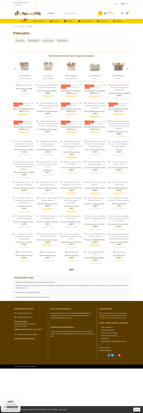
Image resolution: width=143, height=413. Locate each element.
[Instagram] (116, 355)
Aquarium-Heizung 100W (24, 88)
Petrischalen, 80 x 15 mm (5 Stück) (95, 224)
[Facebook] (109, 355)
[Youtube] (119, 355)
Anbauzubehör (62, 40)
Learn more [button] (63, 409)
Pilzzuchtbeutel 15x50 (71, 206)
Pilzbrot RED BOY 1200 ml (24, 255)
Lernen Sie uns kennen (24, 339)
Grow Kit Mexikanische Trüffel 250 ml (120, 167)
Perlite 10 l (119, 149)
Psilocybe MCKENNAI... (71, 75)
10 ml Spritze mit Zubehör (24, 242)
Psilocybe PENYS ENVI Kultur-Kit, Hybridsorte (123, 188)
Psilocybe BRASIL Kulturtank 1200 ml (25, 127)
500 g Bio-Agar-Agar (71, 255)
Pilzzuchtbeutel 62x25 (119, 204)
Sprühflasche (47, 170)
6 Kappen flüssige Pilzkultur (119, 242)
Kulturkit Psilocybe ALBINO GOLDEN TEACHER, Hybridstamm (57, 91)
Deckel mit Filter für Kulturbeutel (48, 222)
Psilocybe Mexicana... (48, 75)
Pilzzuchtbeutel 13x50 (24, 206)
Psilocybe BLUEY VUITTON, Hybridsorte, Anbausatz (78, 188)
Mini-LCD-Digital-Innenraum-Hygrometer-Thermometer (102, 111)
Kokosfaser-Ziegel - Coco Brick (24, 172)
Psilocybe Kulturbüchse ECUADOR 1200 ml (122, 109)
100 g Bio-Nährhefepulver (47, 255)
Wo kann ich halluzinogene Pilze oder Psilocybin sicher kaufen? (35, 282)
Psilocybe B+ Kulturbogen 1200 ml (72, 127)
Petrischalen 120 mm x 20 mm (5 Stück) (121, 224)
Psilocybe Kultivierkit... (25, 75)
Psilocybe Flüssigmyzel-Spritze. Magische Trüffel (77, 222)
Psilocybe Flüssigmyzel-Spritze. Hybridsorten (28, 222)
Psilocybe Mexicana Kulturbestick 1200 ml (75, 91)
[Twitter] (112, 355)
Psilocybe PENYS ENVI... (118, 75)
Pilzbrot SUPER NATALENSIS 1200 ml (96, 258)
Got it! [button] (137, 409)
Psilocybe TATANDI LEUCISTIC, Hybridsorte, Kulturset (102, 240)
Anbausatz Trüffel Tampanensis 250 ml (50, 188)
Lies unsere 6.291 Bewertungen (10, 410)
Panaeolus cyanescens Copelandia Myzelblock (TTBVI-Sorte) (57, 240)
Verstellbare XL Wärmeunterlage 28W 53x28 (51, 111)
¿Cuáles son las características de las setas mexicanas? (32, 297)
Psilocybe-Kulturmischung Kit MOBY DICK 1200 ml (77, 109)
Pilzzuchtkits (20, 40)
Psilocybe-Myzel (48, 40)
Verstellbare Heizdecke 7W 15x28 (119, 93)
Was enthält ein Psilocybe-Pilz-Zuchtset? (28, 292)
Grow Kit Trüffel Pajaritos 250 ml (24, 188)
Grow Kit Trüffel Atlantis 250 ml (71, 167)
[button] (127, 69)
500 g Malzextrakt (119, 255)
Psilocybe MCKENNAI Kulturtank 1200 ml (26, 109)
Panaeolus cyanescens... (95, 75)
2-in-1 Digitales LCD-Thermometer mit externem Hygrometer (56, 129)
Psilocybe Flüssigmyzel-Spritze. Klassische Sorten (101, 204)
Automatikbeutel (34, 40)
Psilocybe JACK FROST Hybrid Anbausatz (98, 188)
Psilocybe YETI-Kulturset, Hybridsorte (49, 204)
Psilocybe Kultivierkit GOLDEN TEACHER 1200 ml (100, 91)
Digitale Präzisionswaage (71, 152)
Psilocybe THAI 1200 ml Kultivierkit (95, 127)
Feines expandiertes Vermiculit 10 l (95, 149)
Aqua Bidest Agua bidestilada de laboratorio (51, 149)
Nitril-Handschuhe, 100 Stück (24, 149)
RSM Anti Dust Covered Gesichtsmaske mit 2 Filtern (125, 131)
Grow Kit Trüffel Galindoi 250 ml (95, 167)
